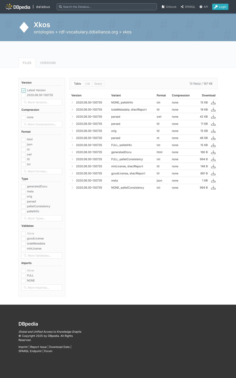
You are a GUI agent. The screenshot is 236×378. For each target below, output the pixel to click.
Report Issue (38, 347)
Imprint (23, 347)
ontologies (44, 31)
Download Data (59, 347)
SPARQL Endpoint (30, 351)
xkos (127, 31)
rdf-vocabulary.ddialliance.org (88, 31)
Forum (48, 351)
